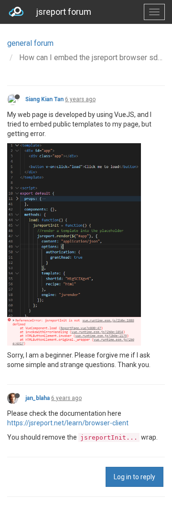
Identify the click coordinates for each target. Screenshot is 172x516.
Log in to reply (134, 477)
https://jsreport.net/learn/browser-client (68, 423)
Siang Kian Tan (44, 99)
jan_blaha (37, 398)
